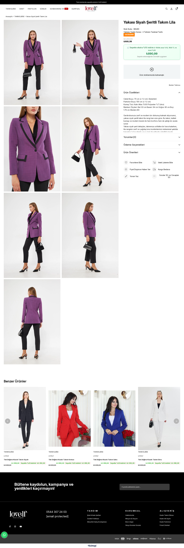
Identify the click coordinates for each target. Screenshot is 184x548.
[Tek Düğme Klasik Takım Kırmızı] (70, 418)
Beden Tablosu (174, 85)
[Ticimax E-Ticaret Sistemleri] (92, 546)
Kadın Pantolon (165, 522)
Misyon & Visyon (131, 519)
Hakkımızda (129, 515)
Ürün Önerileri (131, 152)
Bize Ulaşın (129, 522)
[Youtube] (21, 526)
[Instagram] (15, 526)
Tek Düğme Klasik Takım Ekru (150, 460)
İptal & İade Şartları (94, 515)
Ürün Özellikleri (131, 92)
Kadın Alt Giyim (165, 519)
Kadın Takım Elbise (167, 515)
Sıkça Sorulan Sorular (133, 525)
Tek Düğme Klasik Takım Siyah (16, 460)
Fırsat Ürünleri (165, 525)
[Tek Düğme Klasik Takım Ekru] (159, 418)
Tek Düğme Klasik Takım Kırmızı (61, 460)
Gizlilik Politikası (93, 519)
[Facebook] (10, 526)
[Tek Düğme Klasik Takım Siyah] (25, 418)
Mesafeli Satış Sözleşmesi (97, 522)
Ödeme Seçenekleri (134, 144)
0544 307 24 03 (56, 511)
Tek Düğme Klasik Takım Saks (105, 460)
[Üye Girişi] (171, 9)
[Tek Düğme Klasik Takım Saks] (114, 418)
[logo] (18, 514)
